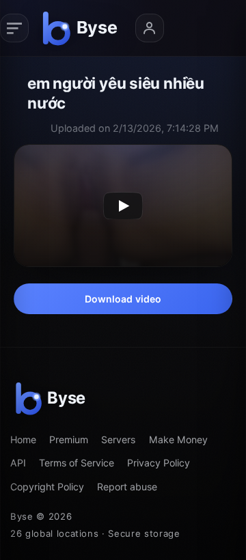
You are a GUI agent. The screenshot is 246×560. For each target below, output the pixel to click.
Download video (123, 299)
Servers (118, 439)
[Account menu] (149, 28)
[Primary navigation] (14, 28)
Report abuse (127, 486)
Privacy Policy (158, 462)
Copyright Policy (47, 486)
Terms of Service (76, 462)
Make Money (178, 439)
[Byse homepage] (82, 28)
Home (23, 439)
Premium (68, 439)
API (18, 462)
